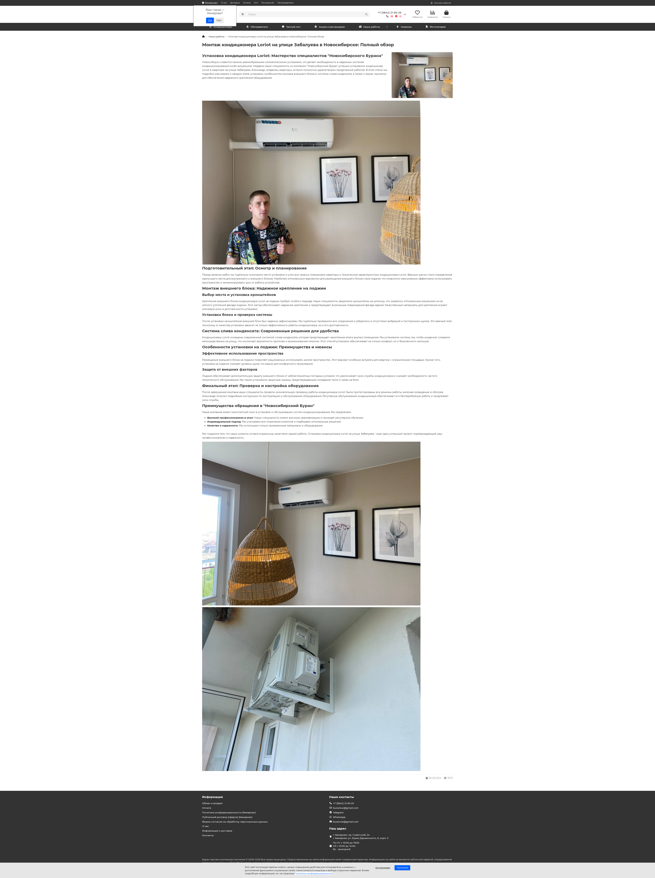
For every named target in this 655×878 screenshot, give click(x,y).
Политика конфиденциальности (313, 873)
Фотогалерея (438, 26)
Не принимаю (382, 867)
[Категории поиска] (242, 14)
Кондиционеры (223, 26)
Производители (286, 3)
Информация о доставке (217, 830)
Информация (212, 797)
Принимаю (402, 867)
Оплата (247, 3)
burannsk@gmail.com (346, 821)
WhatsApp (339, 817)
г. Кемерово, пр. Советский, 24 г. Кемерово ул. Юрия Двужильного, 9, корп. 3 (360, 836)
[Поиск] (366, 14)
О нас (224, 3)
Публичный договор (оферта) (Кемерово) (227, 817)
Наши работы (371, 26)
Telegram (338, 812)
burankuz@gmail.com (346, 807)
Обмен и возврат (212, 803)
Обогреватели (259, 26)
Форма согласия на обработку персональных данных (235, 821)
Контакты (208, 835)
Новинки (406, 26)
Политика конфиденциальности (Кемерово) (229, 812)
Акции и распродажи (332, 26)
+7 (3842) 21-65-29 (389, 12)
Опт (256, 3)
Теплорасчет (267, 3)
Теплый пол (293, 26)
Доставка (235, 3)
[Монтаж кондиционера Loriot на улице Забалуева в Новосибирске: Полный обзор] (422, 75)
